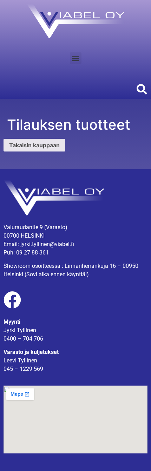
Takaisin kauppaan (34, 145)
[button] (75, 58)
